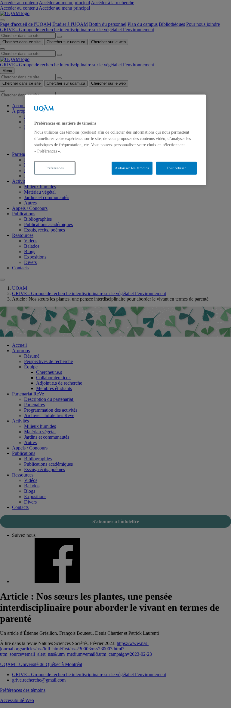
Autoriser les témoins (132, 168)
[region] (115, 139)
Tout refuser (176, 168)
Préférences (54, 168)
